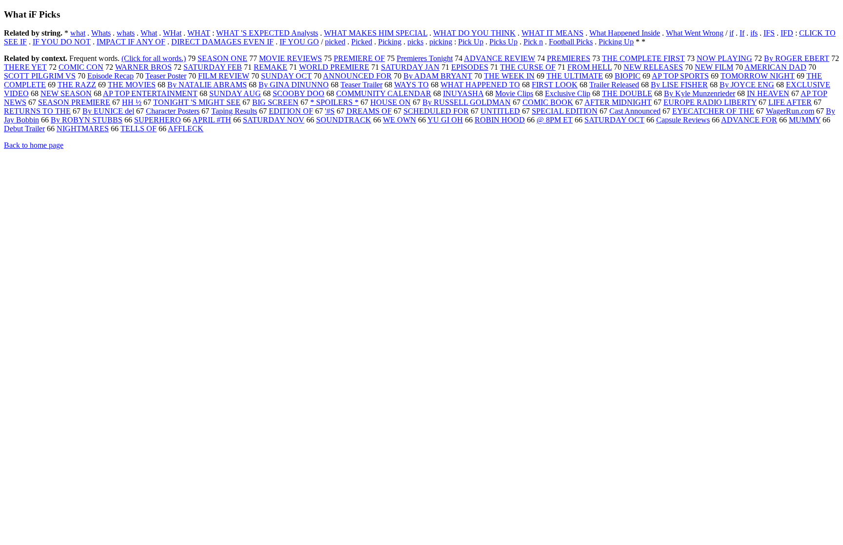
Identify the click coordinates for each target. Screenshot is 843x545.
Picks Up (503, 42)
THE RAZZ (77, 85)
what (77, 33)
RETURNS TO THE (37, 111)
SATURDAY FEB (212, 67)
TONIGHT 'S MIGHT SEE (197, 102)
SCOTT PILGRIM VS (40, 76)
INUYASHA (463, 93)
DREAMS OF (369, 111)
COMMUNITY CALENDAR (383, 93)
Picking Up (616, 42)
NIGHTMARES (83, 128)
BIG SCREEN (275, 102)
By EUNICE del (108, 111)
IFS (769, 33)
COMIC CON (81, 67)
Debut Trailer (24, 128)
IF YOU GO (299, 42)
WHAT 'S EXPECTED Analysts (267, 33)
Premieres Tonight (425, 58)
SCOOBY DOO (298, 93)
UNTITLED (500, 111)
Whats (101, 33)
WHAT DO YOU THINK (474, 33)
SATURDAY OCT (614, 120)
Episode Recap (110, 76)
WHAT (198, 33)
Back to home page (33, 145)
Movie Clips (514, 93)
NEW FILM (714, 67)
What (148, 33)
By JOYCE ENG (747, 85)
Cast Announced (635, 111)
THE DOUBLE (627, 93)
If (742, 33)
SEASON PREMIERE (74, 102)
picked (335, 42)
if (731, 33)
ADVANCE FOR (749, 120)
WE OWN (399, 120)
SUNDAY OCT (286, 76)
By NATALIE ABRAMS (207, 85)
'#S (330, 111)
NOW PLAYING (724, 58)
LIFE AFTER (790, 102)
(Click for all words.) (153, 58)
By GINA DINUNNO (294, 85)
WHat (172, 33)
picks (415, 42)
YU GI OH (445, 120)
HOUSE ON (390, 102)
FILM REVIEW (223, 76)
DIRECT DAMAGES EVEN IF (222, 42)
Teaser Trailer (361, 85)
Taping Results (234, 111)
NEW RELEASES (653, 67)
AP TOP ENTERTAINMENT (150, 93)
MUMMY (805, 120)
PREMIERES (568, 58)
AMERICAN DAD (775, 67)
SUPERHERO (157, 120)
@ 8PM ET (555, 120)
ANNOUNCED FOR (357, 76)
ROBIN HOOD (500, 120)
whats (126, 33)
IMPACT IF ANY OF (131, 42)
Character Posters (173, 111)
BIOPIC (628, 76)
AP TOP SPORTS (680, 76)
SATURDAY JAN (410, 67)
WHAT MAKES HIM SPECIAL (375, 33)
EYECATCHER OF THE (713, 111)
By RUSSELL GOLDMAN (466, 102)
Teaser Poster (165, 76)
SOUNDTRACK (343, 120)
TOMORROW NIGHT (758, 76)
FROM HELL (589, 67)
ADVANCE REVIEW (499, 58)
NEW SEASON (66, 93)
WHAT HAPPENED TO (480, 85)
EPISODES (469, 67)
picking (440, 42)
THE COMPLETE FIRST (643, 58)
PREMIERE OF (359, 58)
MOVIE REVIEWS (290, 58)
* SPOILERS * (334, 102)
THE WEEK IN (509, 76)
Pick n (533, 42)
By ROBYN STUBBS (86, 120)
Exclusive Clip (567, 93)
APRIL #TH (211, 120)
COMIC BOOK (547, 102)
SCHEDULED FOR (436, 111)
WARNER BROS (143, 67)
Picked (361, 42)
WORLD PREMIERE (334, 67)
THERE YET (25, 67)
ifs (754, 33)
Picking (389, 42)
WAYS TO (411, 85)
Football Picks (571, 42)
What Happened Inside (624, 33)
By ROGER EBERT (796, 58)
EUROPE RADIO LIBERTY (710, 102)
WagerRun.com (790, 111)
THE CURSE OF (528, 67)
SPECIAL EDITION (565, 111)
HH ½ (131, 102)
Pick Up (470, 42)
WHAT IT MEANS (552, 33)
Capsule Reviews (683, 120)
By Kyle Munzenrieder (699, 93)
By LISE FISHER (679, 85)
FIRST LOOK (555, 85)
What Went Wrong (694, 33)
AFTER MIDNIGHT (618, 102)
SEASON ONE (222, 58)
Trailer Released (614, 85)
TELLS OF (138, 128)
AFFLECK (185, 128)
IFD (787, 33)
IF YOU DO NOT (62, 42)
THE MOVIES (132, 85)
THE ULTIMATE (574, 76)
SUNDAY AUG (235, 93)
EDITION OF (291, 111)
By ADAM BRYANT (437, 76)
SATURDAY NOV (273, 120)
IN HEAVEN (768, 93)
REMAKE (270, 67)
